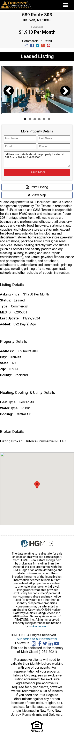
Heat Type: (8, 402)
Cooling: (6, 414)
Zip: (3, 369)
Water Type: (9, 408)
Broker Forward (39, 626)
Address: (7, 351)
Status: (5, 300)
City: (3, 357)
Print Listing (39, 187)
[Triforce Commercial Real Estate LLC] (22, 5)
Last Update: (10, 318)
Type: (4, 306)
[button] (37, 172)
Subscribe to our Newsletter (37, 639)
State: (4, 363)
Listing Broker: (11, 441)
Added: (5, 324)
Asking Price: (10, 294)
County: (6, 375)
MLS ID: (6, 312)
